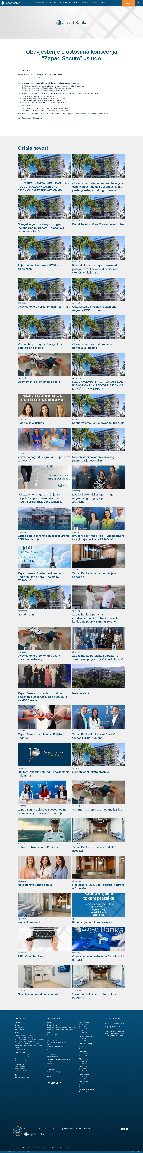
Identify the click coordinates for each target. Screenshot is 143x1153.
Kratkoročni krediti (52, 1035)
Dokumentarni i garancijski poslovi (59, 1059)
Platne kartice (20, 1052)
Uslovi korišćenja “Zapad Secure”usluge (36, 78)
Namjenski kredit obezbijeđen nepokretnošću (27, 1041)
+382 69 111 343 (83, 1046)
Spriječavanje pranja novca (43, 1147)
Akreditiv (49, 1061)
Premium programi (20, 1058)
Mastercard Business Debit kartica (56, 1042)
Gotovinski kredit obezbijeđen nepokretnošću (27, 1043)
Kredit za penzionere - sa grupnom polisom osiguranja (29, 1039)
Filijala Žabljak (84, 1074)
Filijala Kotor (83, 1066)
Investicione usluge (22, 1077)
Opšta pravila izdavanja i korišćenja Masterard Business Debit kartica (46, 88)
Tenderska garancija (20, 1049)
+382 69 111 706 (83, 1024)
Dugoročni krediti (51, 1037)
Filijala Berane (84, 1082)
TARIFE (50, 1077)
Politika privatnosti (68, 1147)
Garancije (49, 1063)
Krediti (17, 1032)
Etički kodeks (30, 1147)
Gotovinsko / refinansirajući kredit (24, 1037)
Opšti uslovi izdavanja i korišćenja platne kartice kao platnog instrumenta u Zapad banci (53, 86)
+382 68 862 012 (83, 1028)
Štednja (17, 1025)
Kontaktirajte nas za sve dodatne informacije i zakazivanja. (41, 1129)
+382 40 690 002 (83, 1053)
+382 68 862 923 (83, 1078)
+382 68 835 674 (83, 1040)
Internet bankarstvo (20, 1066)
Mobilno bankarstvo (20, 1068)
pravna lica (53, 1018)
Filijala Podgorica (85, 1022)
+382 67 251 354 (83, 1068)
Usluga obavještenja (20, 1070)
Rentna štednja (19, 1027)
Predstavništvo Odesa (86, 1089)
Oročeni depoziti (52, 1025)
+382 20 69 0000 (67, 1129)
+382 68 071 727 (83, 1063)
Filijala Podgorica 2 (85, 1036)
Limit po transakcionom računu (23, 1035)
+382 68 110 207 (83, 1048)
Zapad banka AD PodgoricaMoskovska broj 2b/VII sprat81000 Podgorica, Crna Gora (115, 1033)
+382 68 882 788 (83, 1032)
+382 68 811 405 (83, 1026)
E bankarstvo (51, 1050)
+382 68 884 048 (83, 1061)
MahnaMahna (137, 1151)
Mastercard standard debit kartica (24, 1054)
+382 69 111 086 (83, 1070)
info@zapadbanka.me (83, 1129)
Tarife (95, 3)
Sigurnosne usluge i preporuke (23, 1061)
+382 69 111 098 (83, 1055)
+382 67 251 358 (83, 1038)
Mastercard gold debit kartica (22, 1057)
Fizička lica (21, 1018)
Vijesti (16, 1147)
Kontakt (104, 3)
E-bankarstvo (19, 1064)
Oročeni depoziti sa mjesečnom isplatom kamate (60, 1029)
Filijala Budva (83, 1059)
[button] (41, 3)
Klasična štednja (19, 1029)
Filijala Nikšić (83, 1051)
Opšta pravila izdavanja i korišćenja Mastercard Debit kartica (43, 90)
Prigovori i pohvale (56, 1147)
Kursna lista (54, 1083)
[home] (10, 3)
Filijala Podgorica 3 (85, 1044)
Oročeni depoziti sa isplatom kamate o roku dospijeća (61, 1027)
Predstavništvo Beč (85, 1092)
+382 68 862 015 (83, 1084)
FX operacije (51, 1069)
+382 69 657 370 (83, 1076)
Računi (17, 1022)
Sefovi (17, 1075)
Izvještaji (22, 1147)
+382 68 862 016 (83, 1086)
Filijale (83, 1018)
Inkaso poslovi (50, 1065)
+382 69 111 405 (83, 1030)
